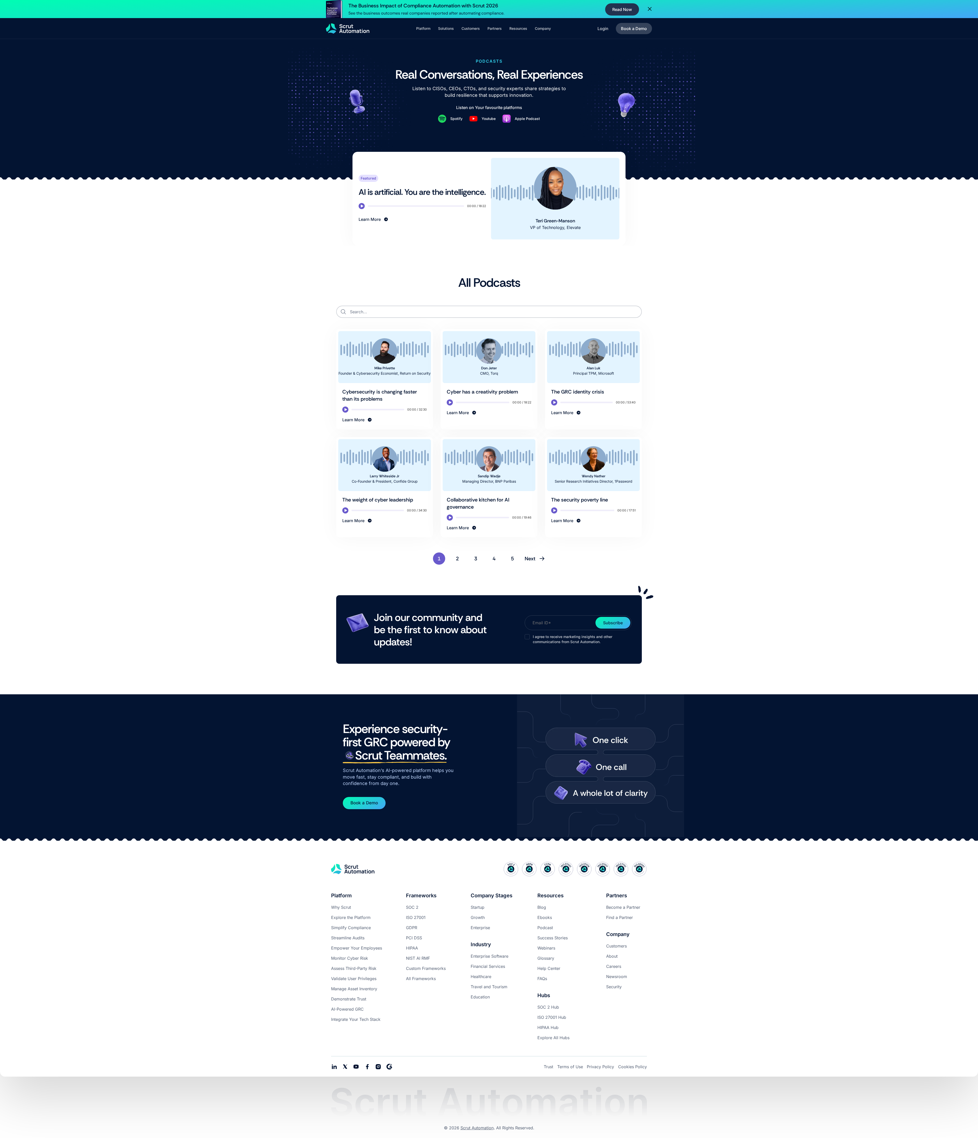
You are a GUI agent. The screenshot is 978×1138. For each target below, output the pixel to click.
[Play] (362, 206)
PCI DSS (414, 937)
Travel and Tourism (489, 986)
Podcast (545, 927)
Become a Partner (623, 907)
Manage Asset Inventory (354, 988)
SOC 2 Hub (548, 1007)
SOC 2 (412, 907)
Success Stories (552, 937)
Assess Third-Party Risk (353, 968)
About (612, 956)
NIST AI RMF (418, 958)
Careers (613, 966)
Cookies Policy (632, 1066)
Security (614, 986)
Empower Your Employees (356, 948)
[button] (423, 28)
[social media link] (345, 1067)
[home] (347, 28)
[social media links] (334, 1067)
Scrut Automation (477, 1127)
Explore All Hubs (553, 1037)
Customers (616, 946)
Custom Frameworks (426, 968)
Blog (541, 907)
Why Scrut (341, 907)
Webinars (546, 948)
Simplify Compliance (351, 927)
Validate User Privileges (353, 978)
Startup (477, 907)
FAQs (542, 978)
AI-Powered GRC (347, 1009)
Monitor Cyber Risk (349, 958)
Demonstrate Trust (348, 998)
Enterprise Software (489, 956)
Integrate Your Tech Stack (356, 1019)
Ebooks (544, 917)
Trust (548, 1066)
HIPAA (412, 948)
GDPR (411, 927)
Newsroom (616, 976)
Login (602, 28)
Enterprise (480, 927)
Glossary (545, 958)
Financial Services (488, 966)
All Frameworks (421, 978)
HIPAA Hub (548, 1027)
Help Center (548, 968)
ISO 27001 (416, 917)
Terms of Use (570, 1066)
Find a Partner (619, 917)
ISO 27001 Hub (551, 1017)
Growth (478, 917)
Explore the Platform (351, 917)
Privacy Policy (600, 1066)
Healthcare (481, 976)
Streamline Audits (347, 937)
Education (480, 996)
